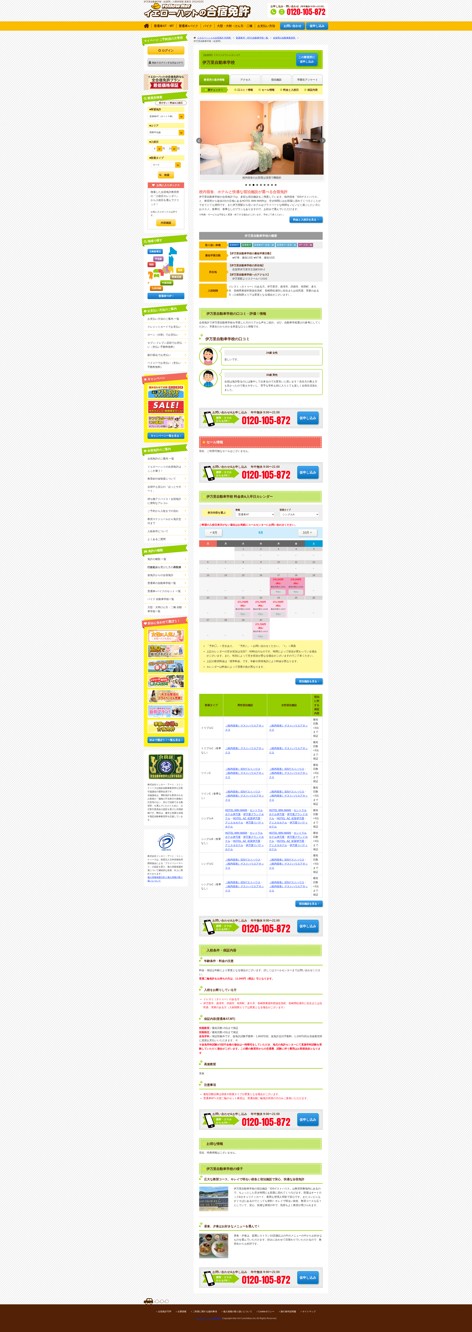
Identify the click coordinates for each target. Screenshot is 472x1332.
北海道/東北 (155, 251)
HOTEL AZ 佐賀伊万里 (246, 818)
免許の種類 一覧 (157, 559)
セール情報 (268, 89)
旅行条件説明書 (288, 1311)
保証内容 (312, 89)
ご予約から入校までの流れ (163, 510)
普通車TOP (165, 295)
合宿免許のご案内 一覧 (161, 458)
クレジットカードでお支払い (164, 326)
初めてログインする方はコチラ (167, 62)
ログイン (168, 50)
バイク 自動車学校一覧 (161, 599)
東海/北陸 (176, 277)
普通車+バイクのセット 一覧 (164, 591)
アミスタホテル (234, 822)
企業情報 (182, 1311)
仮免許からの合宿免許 (160, 575)
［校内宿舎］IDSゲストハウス (242, 768)
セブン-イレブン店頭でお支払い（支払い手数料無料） (165, 344)
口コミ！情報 (245, 89)
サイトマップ (309, 1311)
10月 (307, 532)
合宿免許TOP (164, 1311)
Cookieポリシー (266, 1311)
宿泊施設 (276, 79)
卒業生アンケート (307, 79)
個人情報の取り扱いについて (237, 1311)
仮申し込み (307, 59)
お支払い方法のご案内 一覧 (163, 318)
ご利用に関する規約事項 (205, 1311)
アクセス (245, 79)
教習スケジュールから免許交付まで (164, 521)
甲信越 (158, 259)
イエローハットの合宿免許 (208, 1318)
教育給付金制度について (162, 478)
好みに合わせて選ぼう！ (164, 622)
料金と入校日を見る (304, 219)
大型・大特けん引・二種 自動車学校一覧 (165, 609)
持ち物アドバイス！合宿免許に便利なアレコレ (164, 500)
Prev (199, 141)
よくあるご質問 (157, 539)
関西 (151, 264)
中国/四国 (166, 283)
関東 (180, 270)
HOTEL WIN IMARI (236, 810)
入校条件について (158, 531)
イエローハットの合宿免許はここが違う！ (164, 468)
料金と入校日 (291, 89)
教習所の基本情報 (214, 79)
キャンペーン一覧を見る (165, 435)
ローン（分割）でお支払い (163, 334)
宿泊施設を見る (308, 681)
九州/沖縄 (156, 288)
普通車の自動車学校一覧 (162, 583)
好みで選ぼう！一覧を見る (165, 739)
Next (323, 141)
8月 (213, 532)
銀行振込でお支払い (159, 354)
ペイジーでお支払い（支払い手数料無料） (164, 364)
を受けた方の (164, 567)
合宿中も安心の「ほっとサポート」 (164, 488)
